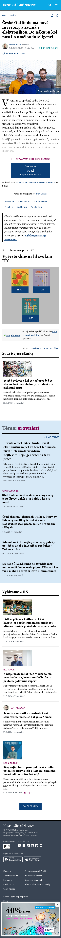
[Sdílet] (52, 15)
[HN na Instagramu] (28, 845)
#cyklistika (22, 207)
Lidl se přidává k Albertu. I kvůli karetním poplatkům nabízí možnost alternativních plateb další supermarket (30, 623)
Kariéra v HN (8, 885)
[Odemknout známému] (57, 15)
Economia (7, 880)
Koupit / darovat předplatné (15, 897)
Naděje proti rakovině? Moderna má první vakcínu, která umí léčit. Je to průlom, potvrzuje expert (27, 677)
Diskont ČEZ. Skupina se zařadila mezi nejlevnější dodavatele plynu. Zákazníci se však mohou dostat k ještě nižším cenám (30, 567)
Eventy (6, 901)
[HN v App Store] (32, 859)
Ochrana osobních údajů (35, 871)
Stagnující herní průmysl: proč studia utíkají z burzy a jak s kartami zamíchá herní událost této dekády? (29, 771)
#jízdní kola (36, 207)
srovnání (28, 428)
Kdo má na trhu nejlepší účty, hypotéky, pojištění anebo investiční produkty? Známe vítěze (28, 546)
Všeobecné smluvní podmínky (37, 885)
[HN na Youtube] (41, 845)
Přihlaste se (41, 193)
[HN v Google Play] (13, 859)
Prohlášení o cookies (33, 876)
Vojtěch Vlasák (49, 91)
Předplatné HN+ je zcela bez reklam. (45, 348)
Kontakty (7, 871)
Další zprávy (30, 806)
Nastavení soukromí (33, 880)
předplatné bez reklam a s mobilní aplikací (35, 182)
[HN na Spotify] (36, 845)
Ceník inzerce (9, 889)
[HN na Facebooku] (24, 845)
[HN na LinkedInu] (32, 845)
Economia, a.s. (21, 830)
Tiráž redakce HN (10, 876)
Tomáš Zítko (15, 44)
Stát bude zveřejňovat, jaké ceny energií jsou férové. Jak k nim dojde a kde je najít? (28, 499)
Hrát (20, 289)
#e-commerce (40, 201)
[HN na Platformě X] (19, 845)
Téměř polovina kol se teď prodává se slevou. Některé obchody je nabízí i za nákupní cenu (28, 384)
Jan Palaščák (18, 708)
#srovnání (9, 201)
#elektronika (24, 201)
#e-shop (9, 207)
